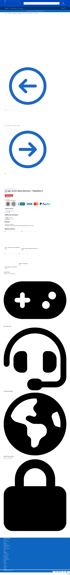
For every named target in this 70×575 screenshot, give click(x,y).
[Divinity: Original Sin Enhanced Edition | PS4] (29, 239)
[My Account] (20, 3)
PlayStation (9, 13)
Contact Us (5, 546)
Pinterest (5, 567)
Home (6, 13)
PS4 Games (20, 13)
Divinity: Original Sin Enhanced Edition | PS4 (29, 248)
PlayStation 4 (14, 13)
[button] (63, 8)
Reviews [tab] (8, 212)
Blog (4, 542)
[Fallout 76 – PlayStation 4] (23, 257)
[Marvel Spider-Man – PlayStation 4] (11, 259)
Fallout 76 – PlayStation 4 (23, 263)
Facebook (5, 563)
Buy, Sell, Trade (6, 541)
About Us (5, 539)
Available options (9, 195)
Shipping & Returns (7, 545)
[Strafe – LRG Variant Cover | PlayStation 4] (12, 238)
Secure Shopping (6, 548)
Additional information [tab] (10, 210)
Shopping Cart (6, 556)
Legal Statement (6, 559)
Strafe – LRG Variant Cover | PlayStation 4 (12, 247)
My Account (63, 4)
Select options (10, 270)
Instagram (5, 566)
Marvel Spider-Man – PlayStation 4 (11, 266)
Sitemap (5, 560)
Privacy (5, 549)
